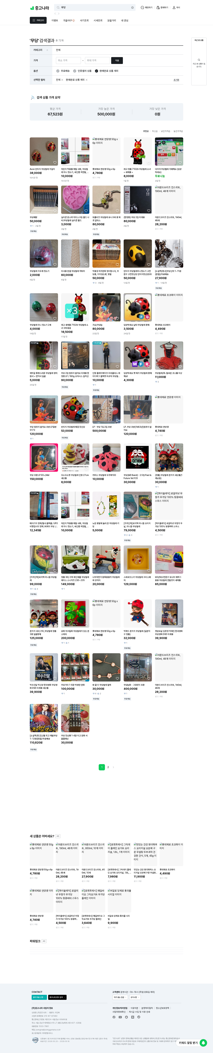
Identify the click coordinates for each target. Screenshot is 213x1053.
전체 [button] (58, 50)
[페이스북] (114, 1017)
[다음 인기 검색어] (58, 13)
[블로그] (132, 1017)
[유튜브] (120, 1017)
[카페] (126, 1017)
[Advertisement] (106, 802)
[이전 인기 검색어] (55, 13)
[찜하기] (55, 162)
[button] (62, 80)
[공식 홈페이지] (138, 1017)
